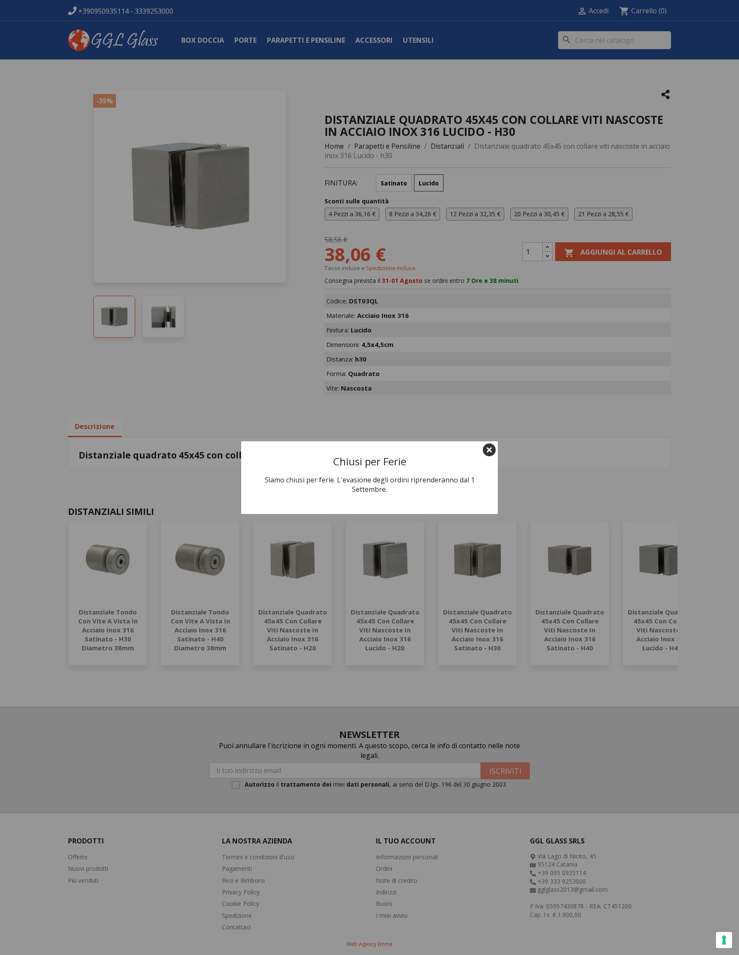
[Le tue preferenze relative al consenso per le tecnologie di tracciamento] (724, 940)
